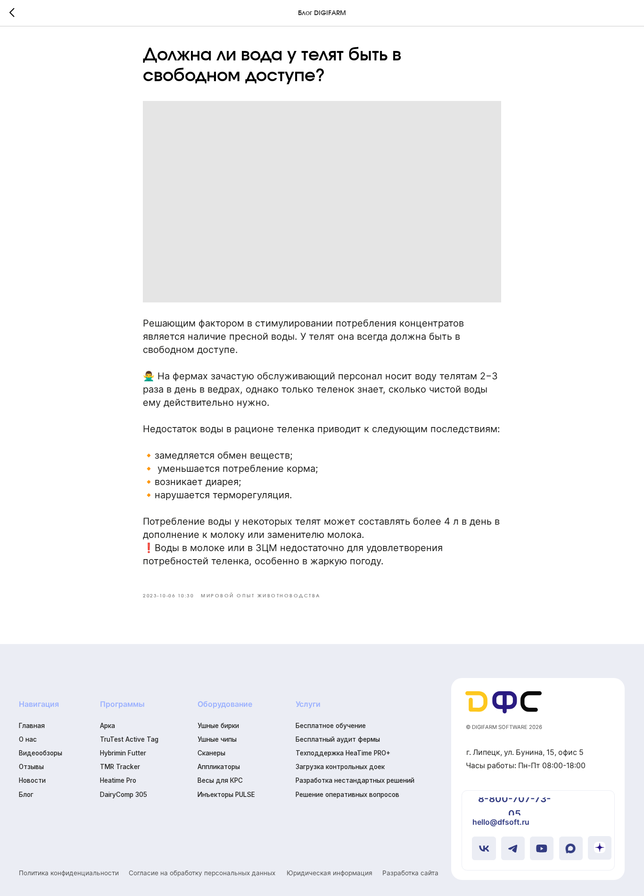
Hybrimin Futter (123, 753)
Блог (26, 794)
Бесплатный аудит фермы (338, 739)
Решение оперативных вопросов (347, 794)
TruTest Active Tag (129, 739)
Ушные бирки (218, 725)
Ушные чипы (217, 739)
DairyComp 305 (123, 794)
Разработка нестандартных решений (355, 780)
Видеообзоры (40, 753)
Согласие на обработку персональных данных (202, 873)
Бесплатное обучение (331, 725)
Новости (32, 780)
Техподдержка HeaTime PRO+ (343, 753)
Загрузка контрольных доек (340, 766)
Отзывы (31, 766)
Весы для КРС (220, 780)
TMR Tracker (120, 766)
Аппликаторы (219, 766)
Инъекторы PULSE (226, 794)
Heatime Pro (118, 780)
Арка (107, 725)
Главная (32, 725)
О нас (28, 739)
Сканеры (211, 753)
